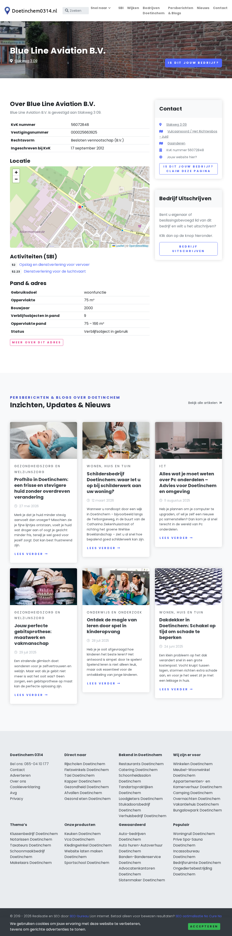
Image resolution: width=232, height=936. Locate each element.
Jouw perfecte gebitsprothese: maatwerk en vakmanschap (32, 634)
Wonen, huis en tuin (109, 466)
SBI (120, 8)
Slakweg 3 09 (25, 61)
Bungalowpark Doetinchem (197, 810)
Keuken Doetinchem (82, 833)
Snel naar (99, 8)
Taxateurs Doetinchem (30, 845)
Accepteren (204, 926)
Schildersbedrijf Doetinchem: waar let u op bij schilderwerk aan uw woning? (114, 483)
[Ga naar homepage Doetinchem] (30, 10)
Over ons (18, 781)
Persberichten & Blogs (180, 10)
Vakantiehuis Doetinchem (196, 804)
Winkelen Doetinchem (193, 763)
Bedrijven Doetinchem (153, 10)
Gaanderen (176, 143)
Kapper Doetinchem (82, 781)
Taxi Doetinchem (79, 775)
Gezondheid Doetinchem (86, 787)
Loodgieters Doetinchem (141, 798)
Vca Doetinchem (79, 839)
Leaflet (119, 246)
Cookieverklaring (25, 787)
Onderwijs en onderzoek (114, 612)
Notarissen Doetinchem (31, 839)
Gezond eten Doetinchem (87, 798)
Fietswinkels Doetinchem (86, 769)
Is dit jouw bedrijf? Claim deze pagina (188, 169)
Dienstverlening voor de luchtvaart (55, 271)
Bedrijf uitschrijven (188, 249)
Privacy (16, 798)
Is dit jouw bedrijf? (193, 63)
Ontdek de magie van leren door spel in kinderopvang (112, 626)
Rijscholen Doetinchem (84, 763)
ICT (162, 466)
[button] (80, 207)
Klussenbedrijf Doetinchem (34, 833)
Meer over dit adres (36, 342)
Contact (220, 8)
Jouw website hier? (182, 157)
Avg (13, 792)
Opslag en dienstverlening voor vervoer (54, 264)
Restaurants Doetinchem (141, 763)
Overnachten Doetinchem (196, 798)
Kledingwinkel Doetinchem (87, 845)
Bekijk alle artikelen (203, 403)
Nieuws (203, 8)
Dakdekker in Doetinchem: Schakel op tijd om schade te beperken (187, 629)
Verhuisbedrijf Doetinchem (142, 815)
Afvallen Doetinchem (83, 792)
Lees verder (28, 554)
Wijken (133, 8)
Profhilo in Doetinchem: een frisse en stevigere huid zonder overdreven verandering (42, 488)
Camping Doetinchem (193, 792)
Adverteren (20, 775)
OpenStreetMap (138, 246)
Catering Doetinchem (138, 769)
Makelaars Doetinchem (31, 862)
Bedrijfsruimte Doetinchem (197, 862)
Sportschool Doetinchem (86, 862)
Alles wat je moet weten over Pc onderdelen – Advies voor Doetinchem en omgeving (188, 483)
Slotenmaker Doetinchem (142, 880)
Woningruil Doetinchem (194, 833)
